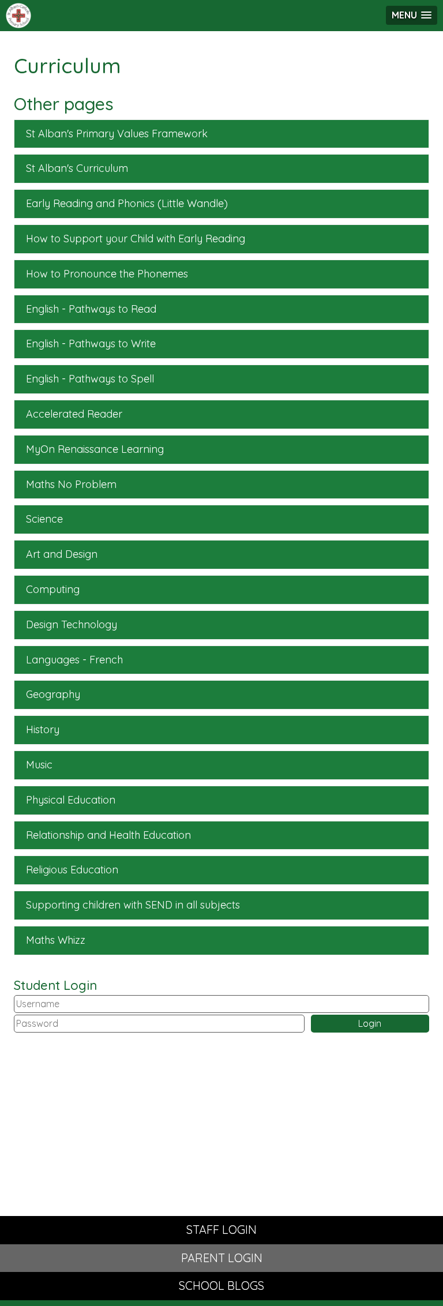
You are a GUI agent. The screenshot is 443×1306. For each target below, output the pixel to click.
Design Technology (71, 624)
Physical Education (70, 799)
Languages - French (74, 659)
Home (20, 15)
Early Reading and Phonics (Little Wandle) (127, 203)
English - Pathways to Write (91, 343)
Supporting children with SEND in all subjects (133, 904)
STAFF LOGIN (221, 1229)
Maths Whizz (55, 940)
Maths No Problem (71, 484)
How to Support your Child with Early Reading (135, 238)
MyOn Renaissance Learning (95, 449)
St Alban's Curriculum (77, 168)
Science (44, 519)
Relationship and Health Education (108, 835)
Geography (53, 694)
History (42, 729)
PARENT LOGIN (221, 1258)
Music (39, 764)
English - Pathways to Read (91, 309)
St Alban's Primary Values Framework (117, 133)
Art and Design (61, 554)
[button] (411, 15)
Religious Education (72, 869)
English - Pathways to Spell (90, 378)
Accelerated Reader (74, 414)
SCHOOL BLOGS (221, 1285)
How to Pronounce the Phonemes (107, 273)
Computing (53, 589)
